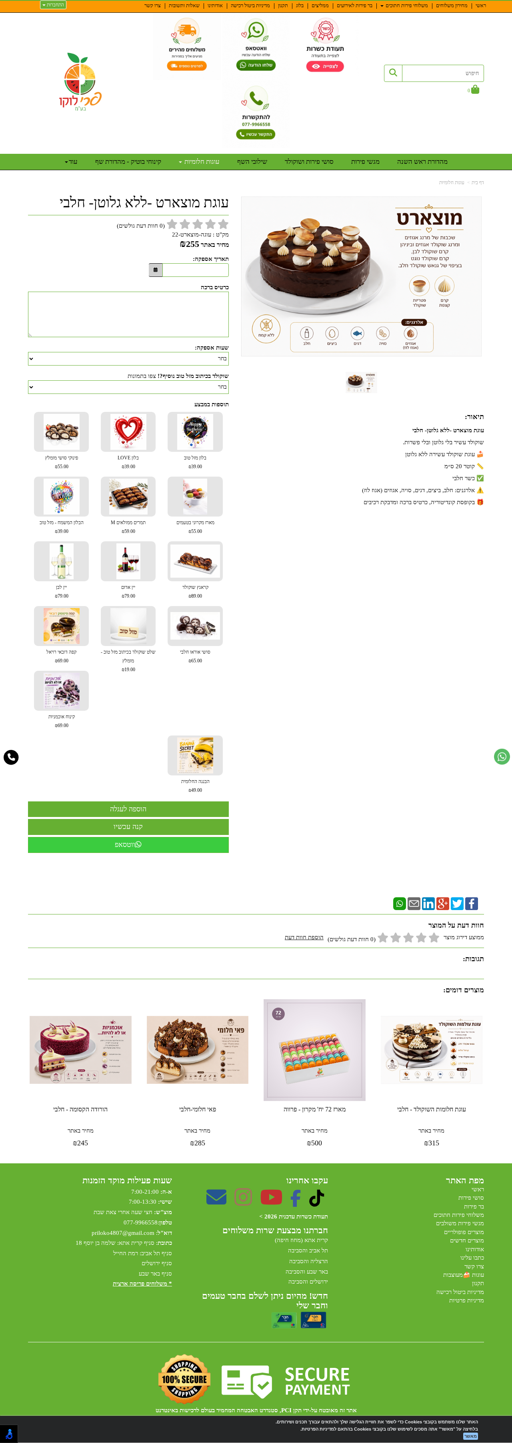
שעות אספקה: (212, 347)
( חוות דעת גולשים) (141, 226)
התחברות (55, 5)
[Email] (414, 903)
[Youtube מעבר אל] (271, 1202)
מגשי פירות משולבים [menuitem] (460, 1223)
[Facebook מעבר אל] (295, 1202)
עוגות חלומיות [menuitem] (201, 161)
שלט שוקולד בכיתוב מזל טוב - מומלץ (128, 660)
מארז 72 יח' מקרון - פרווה (315, 1109)
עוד (73, 161)
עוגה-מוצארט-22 (191, 234)
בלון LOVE (128, 462)
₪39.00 (195, 466)
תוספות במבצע (211, 404)
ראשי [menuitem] (481, 5)
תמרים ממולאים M (128, 527)
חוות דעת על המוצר (456, 925)
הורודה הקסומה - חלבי (80, 1109)
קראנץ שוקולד (195, 591)
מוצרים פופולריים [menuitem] (464, 1232)
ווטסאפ (125, 845)
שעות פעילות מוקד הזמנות (127, 1180)
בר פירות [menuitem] (474, 1206)
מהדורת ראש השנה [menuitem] (422, 161)
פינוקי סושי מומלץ (61, 462)
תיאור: (474, 417)
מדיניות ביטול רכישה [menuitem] (250, 5)
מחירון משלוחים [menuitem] (452, 5)
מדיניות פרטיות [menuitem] (466, 1300)
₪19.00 (128, 669)
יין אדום (128, 591)
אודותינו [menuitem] (215, 5)
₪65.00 (195, 661)
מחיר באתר (215, 244)
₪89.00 (195, 596)
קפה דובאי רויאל (61, 656)
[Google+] (442, 903)
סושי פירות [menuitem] (471, 1198)
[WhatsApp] (399, 903)
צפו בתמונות (142, 376)
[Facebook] (471, 903)
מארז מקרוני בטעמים (195, 527)
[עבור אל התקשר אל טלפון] (11, 757)
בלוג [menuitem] (300, 5)
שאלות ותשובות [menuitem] (184, 5)
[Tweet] (457, 903)
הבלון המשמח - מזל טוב (62, 527)
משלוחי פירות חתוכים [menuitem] (406, 5)
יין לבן (61, 591)
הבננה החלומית (195, 786)
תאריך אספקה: (211, 259)
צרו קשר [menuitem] (152, 5)
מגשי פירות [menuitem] (365, 161)
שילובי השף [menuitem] (252, 161)
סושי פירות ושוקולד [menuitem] (309, 161)
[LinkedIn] (428, 903)
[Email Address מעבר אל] (216, 1202)
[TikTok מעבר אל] (316, 1202)
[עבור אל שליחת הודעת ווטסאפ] (502, 757)
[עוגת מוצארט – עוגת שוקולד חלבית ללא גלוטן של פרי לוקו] (362, 382)
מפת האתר (465, 1180)
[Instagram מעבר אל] (243, 1202)
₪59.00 (128, 531)
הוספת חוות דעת (304, 937)
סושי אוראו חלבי (195, 656)
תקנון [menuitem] (283, 5)
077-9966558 (141, 1222)
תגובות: (473, 959)
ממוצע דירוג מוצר (384, 938)
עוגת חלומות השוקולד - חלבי (431, 1109)
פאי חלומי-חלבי (197, 1109)
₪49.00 (195, 790)
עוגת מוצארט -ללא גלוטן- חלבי (144, 203)
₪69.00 (61, 661)
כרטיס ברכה (215, 287)
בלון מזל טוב (195, 462)
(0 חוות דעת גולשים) (352, 939)
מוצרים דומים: (463, 990)
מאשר (470, 1436)
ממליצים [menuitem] (320, 5)
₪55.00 (61, 466)
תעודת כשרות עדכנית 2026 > (293, 1216)
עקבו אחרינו (307, 1180)
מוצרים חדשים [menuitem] (467, 1240)
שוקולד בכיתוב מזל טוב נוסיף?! (193, 376)
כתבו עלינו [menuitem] (472, 1257)
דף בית (478, 182)
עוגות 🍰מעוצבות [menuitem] (463, 1275)
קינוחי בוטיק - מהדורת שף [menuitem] (128, 161)
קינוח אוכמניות (61, 721)
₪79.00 (128, 596)
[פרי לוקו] (81, 82)
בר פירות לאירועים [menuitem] (354, 5)
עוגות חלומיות (451, 182)
